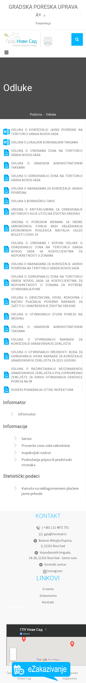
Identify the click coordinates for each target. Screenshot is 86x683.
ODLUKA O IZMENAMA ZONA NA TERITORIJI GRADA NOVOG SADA (46, 152)
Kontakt (48, 602)
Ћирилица (43, 23)
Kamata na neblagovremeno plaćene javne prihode (50, 491)
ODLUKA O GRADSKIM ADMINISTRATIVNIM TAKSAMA (46, 165)
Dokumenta (48, 595)
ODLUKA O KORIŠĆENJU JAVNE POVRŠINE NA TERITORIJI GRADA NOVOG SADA (46, 131)
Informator (27, 414)
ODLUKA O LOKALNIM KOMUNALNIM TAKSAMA (44, 142)
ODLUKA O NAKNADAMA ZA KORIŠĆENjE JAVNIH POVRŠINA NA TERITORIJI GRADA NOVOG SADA (46, 266)
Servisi (27, 438)
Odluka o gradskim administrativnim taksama (46, 329)
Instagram (54, 571)
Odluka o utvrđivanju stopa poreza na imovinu (46, 316)
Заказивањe (41, 671)
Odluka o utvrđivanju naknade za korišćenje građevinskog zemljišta (46, 341)
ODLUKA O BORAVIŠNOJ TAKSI (33, 201)
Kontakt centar (55, 564)
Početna (36, 114)
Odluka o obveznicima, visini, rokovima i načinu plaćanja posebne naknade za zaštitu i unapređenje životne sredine (46, 301)
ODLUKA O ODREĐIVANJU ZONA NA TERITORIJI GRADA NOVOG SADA (46, 178)
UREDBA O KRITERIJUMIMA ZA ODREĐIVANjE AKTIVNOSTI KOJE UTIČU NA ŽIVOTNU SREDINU (46, 211)
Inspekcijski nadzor (36, 452)
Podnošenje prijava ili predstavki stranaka (47, 462)
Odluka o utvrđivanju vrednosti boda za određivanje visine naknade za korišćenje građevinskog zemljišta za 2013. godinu (46, 356)
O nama (48, 589)
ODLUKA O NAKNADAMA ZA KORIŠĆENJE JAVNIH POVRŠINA (46, 190)
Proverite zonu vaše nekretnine (46, 445)
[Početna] (28, 39)
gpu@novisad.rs (55, 534)
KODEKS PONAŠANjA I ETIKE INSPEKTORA (42, 390)
